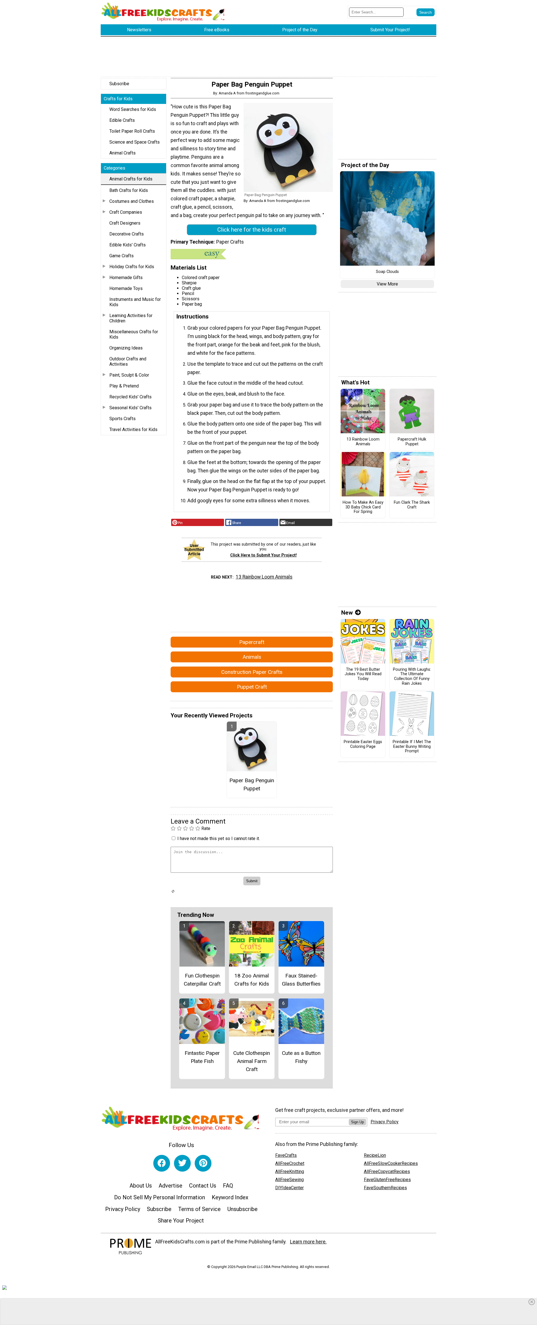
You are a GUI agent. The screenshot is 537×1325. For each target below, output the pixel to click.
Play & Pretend (124, 386)
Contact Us (202, 1185)
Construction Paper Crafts (251, 672)
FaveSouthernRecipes (385, 1187)
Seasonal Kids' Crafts (130, 407)
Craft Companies (125, 212)
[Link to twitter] (182, 1163)
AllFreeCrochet (289, 1163)
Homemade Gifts (126, 277)
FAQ (228, 1185)
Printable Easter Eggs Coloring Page (363, 744)
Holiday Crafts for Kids (131, 266)
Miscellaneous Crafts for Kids (133, 334)
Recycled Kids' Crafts (130, 396)
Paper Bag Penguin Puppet (251, 784)
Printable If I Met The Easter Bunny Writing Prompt (412, 746)
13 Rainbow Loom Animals (264, 577)
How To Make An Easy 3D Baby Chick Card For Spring (363, 507)
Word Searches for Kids (132, 109)
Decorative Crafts (126, 234)
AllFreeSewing (289, 1179)
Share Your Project (181, 1220)
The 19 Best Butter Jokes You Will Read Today (363, 674)
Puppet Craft (252, 687)
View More (387, 284)
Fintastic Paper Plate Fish (202, 1057)
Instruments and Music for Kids (135, 302)
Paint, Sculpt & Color (129, 375)
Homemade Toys (126, 288)
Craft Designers (124, 223)
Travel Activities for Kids (133, 429)
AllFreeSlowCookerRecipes (391, 1163)
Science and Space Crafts (134, 142)
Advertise (170, 1185)
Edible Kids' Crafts (127, 245)
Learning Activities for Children (130, 318)
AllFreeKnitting (289, 1171)
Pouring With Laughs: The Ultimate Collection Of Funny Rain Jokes (412, 676)
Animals (251, 657)
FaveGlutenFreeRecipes (387, 1179)
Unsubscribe (242, 1209)
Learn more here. (308, 1242)
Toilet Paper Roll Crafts (132, 131)
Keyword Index (230, 1197)
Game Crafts (121, 255)
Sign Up (357, 1122)
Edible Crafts (122, 120)
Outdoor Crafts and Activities (127, 361)
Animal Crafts (122, 153)
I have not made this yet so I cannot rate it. (218, 838)
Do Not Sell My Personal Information (159, 1197)
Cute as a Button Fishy (301, 1057)
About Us (140, 1185)
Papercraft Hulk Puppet (412, 441)
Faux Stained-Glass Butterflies (301, 979)
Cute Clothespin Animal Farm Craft (251, 1061)
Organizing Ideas (126, 348)
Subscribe (119, 83)
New (347, 612)
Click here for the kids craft (251, 229)
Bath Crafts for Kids (128, 190)
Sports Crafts (122, 418)
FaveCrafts (286, 1155)
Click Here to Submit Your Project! (263, 555)
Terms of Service (199, 1209)
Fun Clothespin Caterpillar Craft (202, 979)
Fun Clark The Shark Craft (412, 505)
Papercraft (251, 642)
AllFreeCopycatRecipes (387, 1171)
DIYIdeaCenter (289, 1187)
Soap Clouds (387, 272)
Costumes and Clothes (131, 201)
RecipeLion (375, 1155)
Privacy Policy (122, 1209)
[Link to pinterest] (203, 1163)
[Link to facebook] (161, 1163)
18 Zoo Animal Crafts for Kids (251, 979)
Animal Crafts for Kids (130, 179)
